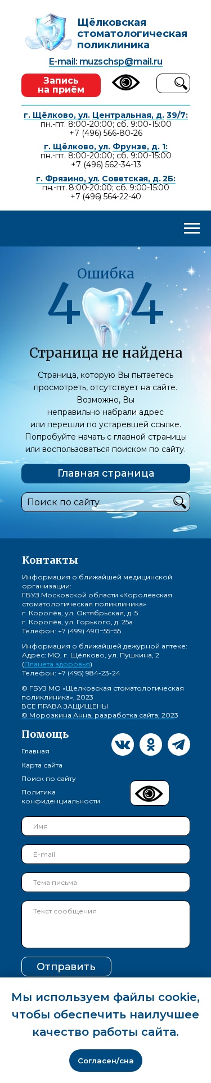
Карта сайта (41, 765)
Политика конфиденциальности (60, 796)
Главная (35, 751)
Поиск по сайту (48, 778)
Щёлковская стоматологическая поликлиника (132, 33)
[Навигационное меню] (192, 228)
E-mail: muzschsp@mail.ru (106, 61)
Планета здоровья (57, 664)
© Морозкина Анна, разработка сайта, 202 (97, 715)
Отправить (66, 967)
